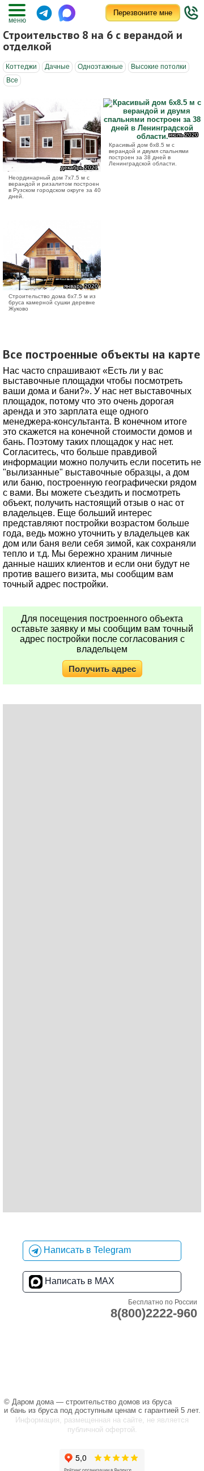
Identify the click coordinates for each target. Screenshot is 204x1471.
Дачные (57, 67)
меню (17, 20)
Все (12, 80)
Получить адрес (102, 669)
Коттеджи (21, 67)
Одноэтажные (100, 67)
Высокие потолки (158, 67)
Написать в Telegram (86, 1250)
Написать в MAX (78, 1281)
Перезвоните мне (142, 12)
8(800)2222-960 (153, 1313)
